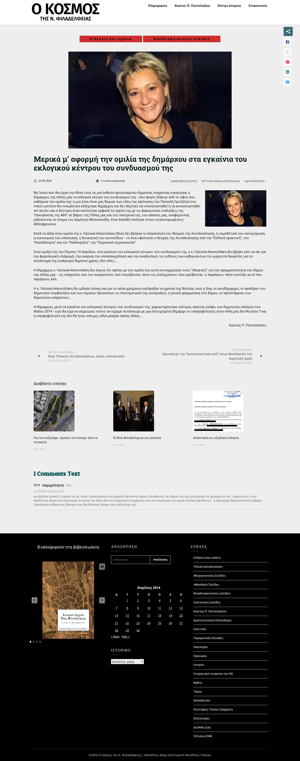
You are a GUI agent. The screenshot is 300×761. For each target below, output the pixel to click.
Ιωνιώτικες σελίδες (206, 602)
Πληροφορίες (157, 5)
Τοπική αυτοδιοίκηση (207, 566)
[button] (34, 600)
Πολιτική (199, 629)
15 (127, 615)
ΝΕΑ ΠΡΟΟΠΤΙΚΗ (255, 181)
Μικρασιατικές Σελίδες (209, 575)
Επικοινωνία (258, 5)
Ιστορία (198, 665)
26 (170, 623)
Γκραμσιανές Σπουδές (208, 638)
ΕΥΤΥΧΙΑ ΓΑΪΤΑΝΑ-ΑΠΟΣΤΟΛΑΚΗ (221, 181)
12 (170, 608)
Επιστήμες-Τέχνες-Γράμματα (213, 709)
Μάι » (126, 636)
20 (181, 615)
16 (138, 615)
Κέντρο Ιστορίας (229, 5)
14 (116, 615)
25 (159, 623)
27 (181, 623)
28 (116, 630)
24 (148, 623)
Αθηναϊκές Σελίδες (206, 584)
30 (138, 630)
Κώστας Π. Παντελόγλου (192, 5)
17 (148, 615)
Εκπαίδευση (201, 700)
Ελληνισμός (201, 718)
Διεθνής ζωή (201, 727)
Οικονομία (200, 647)
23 (138, 623)
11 (159, 608)
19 (170, 615)
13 (181, 608)
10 (148, 608)
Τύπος (197, 691)
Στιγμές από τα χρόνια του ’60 (213, 674)
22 (127, 623)
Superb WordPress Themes (192, 755)
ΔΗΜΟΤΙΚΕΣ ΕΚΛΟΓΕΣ (184, 181)
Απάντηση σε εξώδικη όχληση (216, 437)
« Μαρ (115, 636)
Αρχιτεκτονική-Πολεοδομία (212, 620)
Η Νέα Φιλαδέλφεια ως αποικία (137, 437)
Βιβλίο (197, 683)
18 (159, 615)
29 (127, 630)
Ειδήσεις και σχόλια (111, 39)
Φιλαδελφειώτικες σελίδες (181, 39)
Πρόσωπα (200, 656)
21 (116, 623)
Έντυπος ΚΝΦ (202, 736)
